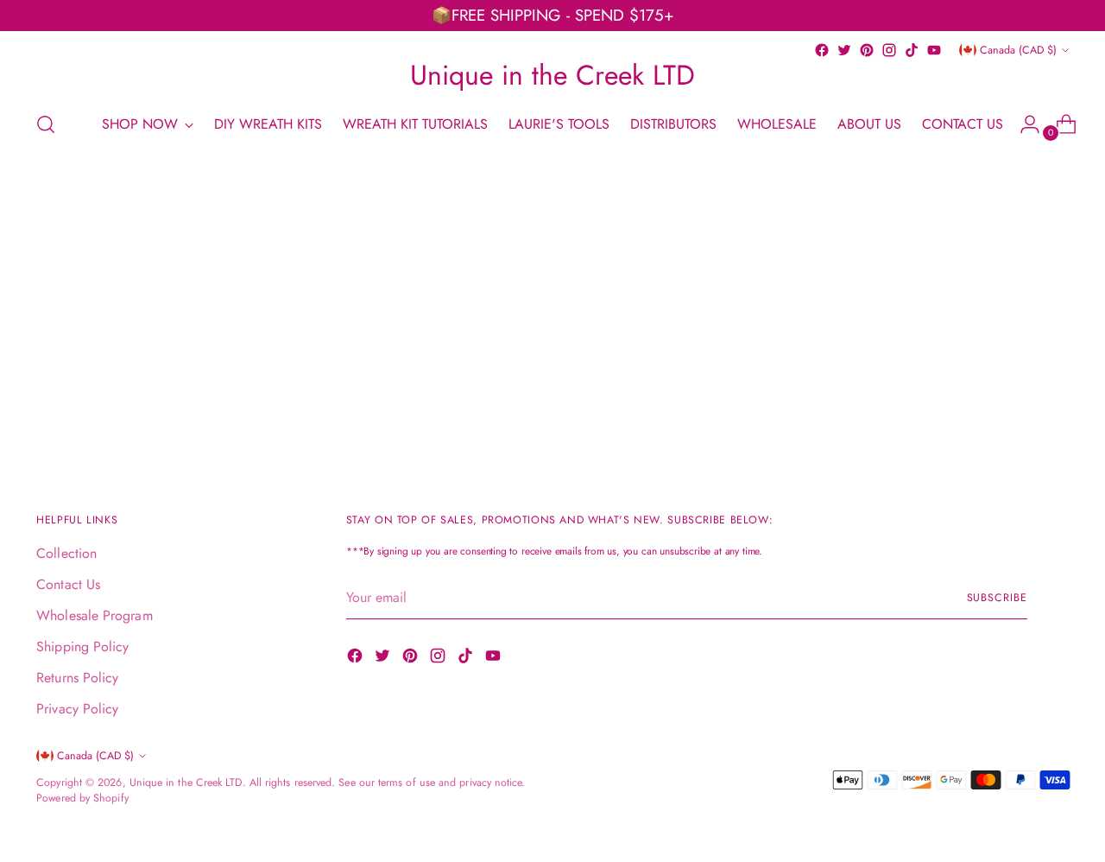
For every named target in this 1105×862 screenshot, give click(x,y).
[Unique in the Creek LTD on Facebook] (822, 50)
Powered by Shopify (82, 798)
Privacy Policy (77, 709)
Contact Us (68, 584)
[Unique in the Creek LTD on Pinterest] (867, 50)
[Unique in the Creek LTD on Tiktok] (911, 50)
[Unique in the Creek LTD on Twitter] (844, 50)
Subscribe (997, 597)
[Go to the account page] (1023, 124)
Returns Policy (77, 678)
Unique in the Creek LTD (186, 782)
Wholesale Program (94, 615)
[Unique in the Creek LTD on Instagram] (889, 50)
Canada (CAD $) (1018, 50)
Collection (66, 553)
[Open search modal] (45, 124)
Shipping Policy (82, 646)
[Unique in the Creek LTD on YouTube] (934, 50)
